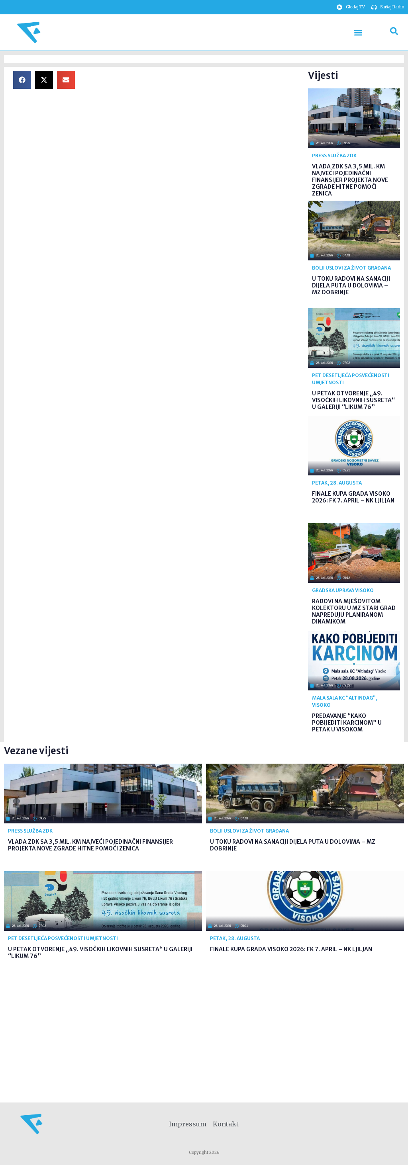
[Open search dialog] (394, 33)
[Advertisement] (194, 126)
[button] (358, 32)
